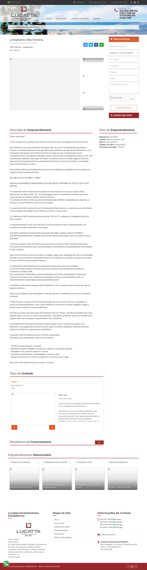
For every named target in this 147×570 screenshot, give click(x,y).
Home (12, 27)
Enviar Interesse (124, 107)
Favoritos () (80, 2)
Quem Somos (59, 523)
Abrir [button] (99, 442)
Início (56, 520)
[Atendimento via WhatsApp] (6, 564)
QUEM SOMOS (61, 19)
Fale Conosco (59, 534)
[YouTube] (134, 2)
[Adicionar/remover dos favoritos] (37, 462)
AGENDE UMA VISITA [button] (122, 115)
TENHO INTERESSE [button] (121, 39)
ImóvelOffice (30, 566)
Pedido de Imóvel (61, 530)
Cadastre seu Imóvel (62, 527)
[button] (93, 60)
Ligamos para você (119, 2)
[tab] (124, 39)
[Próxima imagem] (52, 427)
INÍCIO (49, 19)
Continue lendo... (14, 557)
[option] (33, 409)
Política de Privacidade (63, 537)
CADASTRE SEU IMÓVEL (80, 19)
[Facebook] (131, 2)
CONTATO (96, 19)
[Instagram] (137, 2)
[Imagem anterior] (14, 427)
